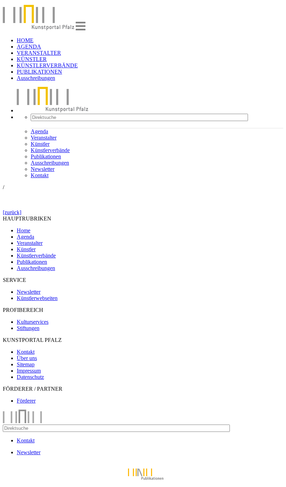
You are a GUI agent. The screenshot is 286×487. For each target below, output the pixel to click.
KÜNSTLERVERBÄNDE (47, 65)
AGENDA (29, 47)
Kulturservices (32, 322)
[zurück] (12, 212)
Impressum (29, 371)
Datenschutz (30, 377)
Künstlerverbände (50, 150)
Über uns (27, 358)
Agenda (39, 131)
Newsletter (42, 169)
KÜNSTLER (32, 59)
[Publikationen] (143, 481)
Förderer (26, 401)
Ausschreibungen (36, 78)
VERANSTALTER (39, 53)
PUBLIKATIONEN (39, 72)
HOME (25, 40)
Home (23, 230)
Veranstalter (44, 138)
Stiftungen (28, 328)
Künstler (40, 144)
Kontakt (39, 175)
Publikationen (46, 156)
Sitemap (26, 364)
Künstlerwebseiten (37, 298)
